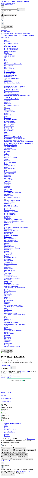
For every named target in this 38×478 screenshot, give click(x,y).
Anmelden (4, 30)
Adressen (20, 33)
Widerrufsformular (9, 432)
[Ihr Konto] (2, 23)
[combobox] (9, 10)
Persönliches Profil (11, 33)
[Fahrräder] (7, 80)
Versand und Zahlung (10, 429)
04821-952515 (24, 371)
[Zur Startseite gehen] (7, 4)
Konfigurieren (19, 473)
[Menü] (2, 6)
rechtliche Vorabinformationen (12, 423)
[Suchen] (19, 9)
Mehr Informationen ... (23, 471)
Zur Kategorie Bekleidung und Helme (14, 314)
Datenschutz (7, 426)
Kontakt (6, 434)
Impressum (7, 428)
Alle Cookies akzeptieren (7, 474)
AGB (5, 425)
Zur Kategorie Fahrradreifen (12, 83)
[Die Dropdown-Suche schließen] (23, 9)
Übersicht (3, 33)
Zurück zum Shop (6, 365)
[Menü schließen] (5, 45)
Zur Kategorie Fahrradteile (11, 105)
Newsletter (7, 436)
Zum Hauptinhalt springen (8, 1)
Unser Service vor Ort (7, 398)
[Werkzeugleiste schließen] (2, 463)
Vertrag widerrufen (6, 377)
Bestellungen (26, 33)
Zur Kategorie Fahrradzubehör (12, 197)
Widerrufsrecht (8, 431)
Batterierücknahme (6, 392)
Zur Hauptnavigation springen (15, 2)
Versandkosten (31, 439)
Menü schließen (8, 26)
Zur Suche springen (21, 1)
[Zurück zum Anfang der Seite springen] (2, 467)
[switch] (6, 448)
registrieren (7, 31)
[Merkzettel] (2, 21)
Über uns (3, 395)
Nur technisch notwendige (8, 473)
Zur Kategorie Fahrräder (11, 43)
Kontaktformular (14, 376)
